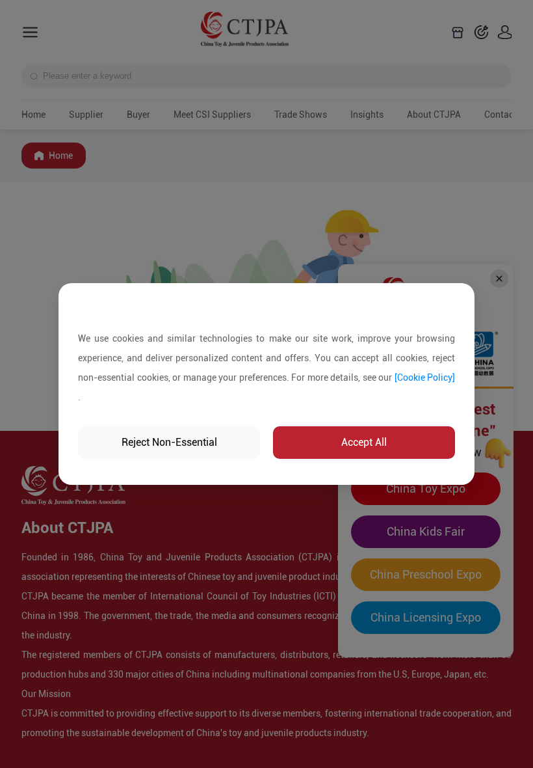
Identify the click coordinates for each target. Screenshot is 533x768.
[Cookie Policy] (425, 377)
